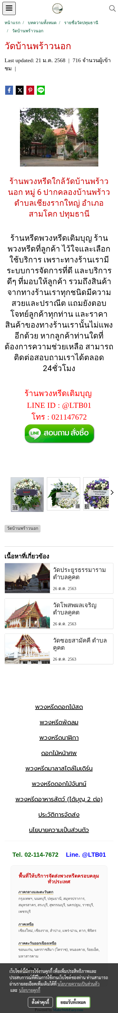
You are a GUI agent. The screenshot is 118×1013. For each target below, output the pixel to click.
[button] (110, 8)
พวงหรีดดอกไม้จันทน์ (59, 783)
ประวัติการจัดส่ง (59, 814)
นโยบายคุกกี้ (29, 990)
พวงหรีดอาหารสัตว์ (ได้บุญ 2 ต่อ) (59, 799)
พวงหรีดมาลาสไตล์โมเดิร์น (59, 768)
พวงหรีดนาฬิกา (59, 737)
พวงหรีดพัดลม (59, 722)
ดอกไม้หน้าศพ (59, 752)
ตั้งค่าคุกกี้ (40, 1002)
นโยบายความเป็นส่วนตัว (59, 829)
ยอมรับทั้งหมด (73, 1002)
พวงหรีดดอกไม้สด (59, 706)
